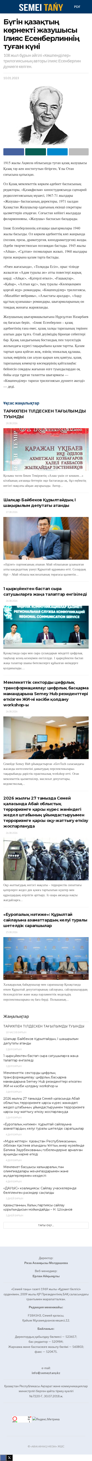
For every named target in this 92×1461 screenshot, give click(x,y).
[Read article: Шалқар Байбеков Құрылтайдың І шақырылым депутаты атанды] (46, 538)
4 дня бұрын (13, 1134)
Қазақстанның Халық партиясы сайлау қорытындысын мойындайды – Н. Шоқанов (37, 1207)
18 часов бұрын (15, 1032)
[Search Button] (87, 6)
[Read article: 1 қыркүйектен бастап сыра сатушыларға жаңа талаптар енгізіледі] (46, 627)
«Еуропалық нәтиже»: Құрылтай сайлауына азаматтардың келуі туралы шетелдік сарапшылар (45, 920)
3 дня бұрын (13, 1066)
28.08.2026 (11, 423)
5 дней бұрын (14, 1198)
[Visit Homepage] (41, 6)
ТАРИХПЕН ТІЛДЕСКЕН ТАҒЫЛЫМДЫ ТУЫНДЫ (43, 1026)
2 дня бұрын (13, 1049)
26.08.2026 (11, 600)
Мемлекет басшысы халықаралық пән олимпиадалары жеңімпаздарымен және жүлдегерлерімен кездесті (36, 1171)
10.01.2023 (11, 78)
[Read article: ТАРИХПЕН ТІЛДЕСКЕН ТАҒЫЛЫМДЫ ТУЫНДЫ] (46, 449)
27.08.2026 (11, 511)
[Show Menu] (5, 6)
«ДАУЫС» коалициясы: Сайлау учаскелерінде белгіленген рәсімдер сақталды (40, 1190)
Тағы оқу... (46, 1225)
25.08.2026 (11, 932)
